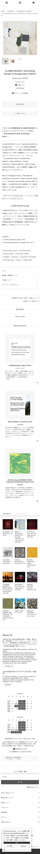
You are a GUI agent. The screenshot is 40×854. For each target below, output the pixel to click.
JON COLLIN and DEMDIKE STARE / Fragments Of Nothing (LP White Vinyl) (20, 481)
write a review (20, 316)
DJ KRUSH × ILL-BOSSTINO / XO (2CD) (8, 533)
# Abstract (14, 257)
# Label (18, 260)
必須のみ (23, 846)
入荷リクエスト (20, 113)
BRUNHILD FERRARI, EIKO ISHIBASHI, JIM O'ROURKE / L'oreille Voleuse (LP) (8, 615)
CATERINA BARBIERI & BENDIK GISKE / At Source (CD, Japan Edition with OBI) (8, 589)
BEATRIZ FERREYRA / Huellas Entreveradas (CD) (31, 563)
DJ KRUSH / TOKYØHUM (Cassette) (6, 561)
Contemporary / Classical (24, 11)
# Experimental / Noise (10, 250)
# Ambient (6, 257)
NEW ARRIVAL (7, 514)
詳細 (17, 842)
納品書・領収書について (9, 275)
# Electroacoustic (25, 250)
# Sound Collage (8, 253)
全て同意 (9, 846)
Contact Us (9, 666)
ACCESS (8, 684)
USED (33, 514)
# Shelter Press (27, 260)
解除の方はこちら (33, 787)
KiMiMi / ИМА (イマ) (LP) (19, 611)
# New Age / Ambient (22, 253)
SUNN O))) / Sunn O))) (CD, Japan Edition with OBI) (31, 534)
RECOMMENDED (20, 514)
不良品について (7, 280)
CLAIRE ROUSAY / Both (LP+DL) (20, 365)
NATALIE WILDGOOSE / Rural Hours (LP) (20, 561)
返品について (34, 298)
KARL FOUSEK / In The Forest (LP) (20, 422)
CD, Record (10, 11)
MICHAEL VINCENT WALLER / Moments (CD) (31, 587)
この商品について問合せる (30, 301)
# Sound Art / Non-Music (28, 257)
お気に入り (21, 85)
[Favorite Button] (37, 382)
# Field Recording (8, 260)
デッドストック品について (10, 284)
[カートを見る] (33, 2)
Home (3, 11)
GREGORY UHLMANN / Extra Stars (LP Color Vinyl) (32, 613)
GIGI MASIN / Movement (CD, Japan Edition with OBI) (20, 587)
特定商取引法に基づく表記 (19, 298)
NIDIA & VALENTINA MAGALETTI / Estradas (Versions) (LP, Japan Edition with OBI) (19, 537)
